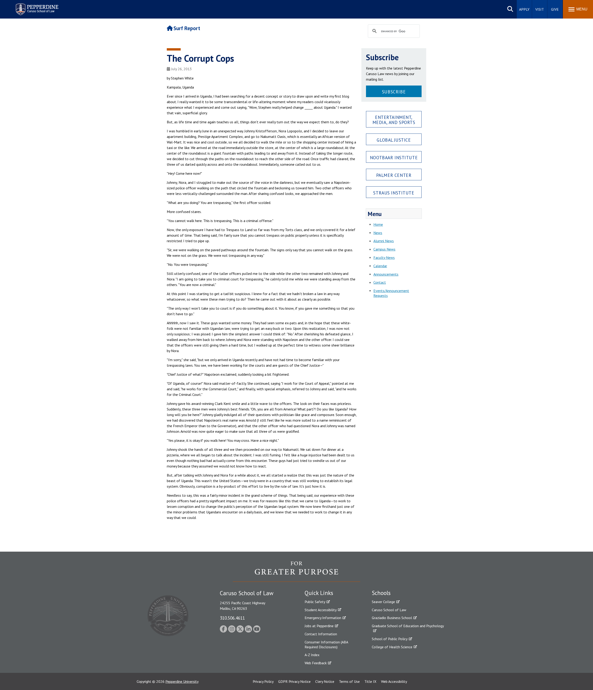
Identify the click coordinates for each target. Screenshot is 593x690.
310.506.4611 (232, 618)
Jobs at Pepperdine (319, 625)
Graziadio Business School (392, 617)
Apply (524, 9)
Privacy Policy (263, 681)
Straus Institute (393, 193)
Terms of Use (349, 681)
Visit (539, 9)
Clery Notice (324, 681)
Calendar (380, 266)
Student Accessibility (321, 609)
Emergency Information (323, 617)
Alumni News (383, 240)
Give (555, 9)
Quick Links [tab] (319, 593)
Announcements (385, 274)
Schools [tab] (381, 593)
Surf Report (186, 28)
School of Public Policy (389, 638)
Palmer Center (394, 175)
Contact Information (321, 634)
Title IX (370, 681)
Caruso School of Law (389, 609)
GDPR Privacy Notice (294, 681)
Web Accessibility (394, 681)
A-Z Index (312, 654)
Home (378, 224)
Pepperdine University (182, 681)
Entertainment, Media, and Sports (393, 119)
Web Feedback (316, 663)
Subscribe (394, 92)
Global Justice (394, 140)
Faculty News (384, 257)
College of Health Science (392, 647)
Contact (379, 282)
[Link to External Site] (296, 571)
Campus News (384, 249)
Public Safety (315, 601)
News (377, 232)
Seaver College (383, 601)
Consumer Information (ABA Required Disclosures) (326, 644)
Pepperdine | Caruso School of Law (36, 6)
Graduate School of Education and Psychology (408, 625)
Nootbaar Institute (394, 157)
